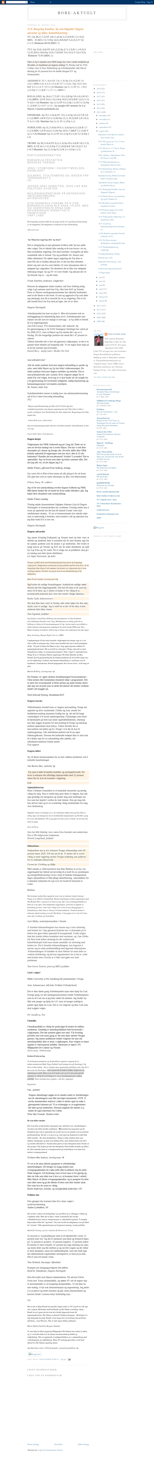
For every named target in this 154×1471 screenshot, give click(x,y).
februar (102, 296)
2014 (99, 108)
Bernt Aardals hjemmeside (108, 491)
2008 (99, 321)
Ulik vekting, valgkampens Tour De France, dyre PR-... (111, 156)
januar (102, 300)
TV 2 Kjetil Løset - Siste (107, 499)
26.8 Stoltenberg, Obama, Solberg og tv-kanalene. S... (112, 170)
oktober (102, 123)
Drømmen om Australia (105, 485)
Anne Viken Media (104, 451)
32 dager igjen (104, 272)
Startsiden (58, 1444)
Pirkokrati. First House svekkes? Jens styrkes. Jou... (111, 136)
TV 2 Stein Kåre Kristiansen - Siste (109, 504)
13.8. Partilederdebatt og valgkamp (108, 248)
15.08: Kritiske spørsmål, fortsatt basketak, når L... (111, 235)
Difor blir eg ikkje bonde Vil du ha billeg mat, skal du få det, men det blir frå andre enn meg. (110, 456)
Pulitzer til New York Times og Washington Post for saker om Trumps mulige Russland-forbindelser (111, 422)
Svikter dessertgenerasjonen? (110, 268)
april (101, 289)
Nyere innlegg (33, 1444)
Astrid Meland (103, 474)
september (103, 127)
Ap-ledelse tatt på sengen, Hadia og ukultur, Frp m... (111, 184)
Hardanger (100, 445)
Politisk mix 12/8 (105, 257)
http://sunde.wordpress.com (108, 495)
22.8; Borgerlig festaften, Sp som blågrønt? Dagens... (111, 191)
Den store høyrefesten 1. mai (107, 412)
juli (100, 277)
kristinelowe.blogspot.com (108, 513)
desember (103, 115)
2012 (99, 305)
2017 (99, 96)
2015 (99, 104)
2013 (99, 112)
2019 (99, 88)
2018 (99, 92)
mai (101, 285)
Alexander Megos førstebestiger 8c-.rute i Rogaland (108, 393)
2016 (99, 100)
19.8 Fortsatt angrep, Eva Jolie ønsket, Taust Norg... (110, 211)
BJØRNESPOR (103, 482)
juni (101, 281)
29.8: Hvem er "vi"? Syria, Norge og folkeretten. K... (111, 150)
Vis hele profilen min (104, 377)
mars (101, 293)
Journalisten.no (103, 418)
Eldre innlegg (83, 1444)
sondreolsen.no (103, 509)
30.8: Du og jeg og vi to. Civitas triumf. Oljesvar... (111, 143)
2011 (99, 309)
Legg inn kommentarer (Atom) (50, 1450)
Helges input (102, 465)
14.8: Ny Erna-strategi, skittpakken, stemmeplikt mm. (111, 241)
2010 (99, 313)
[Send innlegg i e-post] (69, 1359)
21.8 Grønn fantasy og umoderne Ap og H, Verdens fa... (111, 198)
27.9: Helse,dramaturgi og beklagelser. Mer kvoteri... (110, 163)
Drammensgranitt (104, 389)
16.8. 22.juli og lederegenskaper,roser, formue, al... (111, 226)
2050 (99, 517)
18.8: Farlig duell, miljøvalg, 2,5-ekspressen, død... (111, 218)
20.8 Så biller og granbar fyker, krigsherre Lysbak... (110, 204)
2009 (99, 317)
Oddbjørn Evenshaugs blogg (109, 400)
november (103, 119)
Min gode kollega (103, 403)
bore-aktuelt (77, 12)
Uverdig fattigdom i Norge (109, 253)
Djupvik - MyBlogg (105, 442)
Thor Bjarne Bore (117, 334)
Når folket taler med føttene (106, 467)
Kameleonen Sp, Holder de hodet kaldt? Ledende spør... (111, 177)
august (102, 131)
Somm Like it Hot (104, 431)
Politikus (100, 409)
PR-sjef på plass (102, 476)
